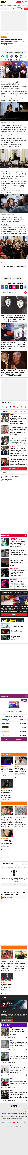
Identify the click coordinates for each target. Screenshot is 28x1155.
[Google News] (25, 287)
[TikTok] (21, 287)
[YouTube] (17, 287)
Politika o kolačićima (22, 1116)
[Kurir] (3, 2)
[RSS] (22, 407)
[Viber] (2, 287)
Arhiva (4, 1118)
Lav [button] (15, 867)
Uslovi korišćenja (21, 1118)
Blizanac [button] (8, 867)
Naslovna (3, 33)
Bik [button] (5, 867)
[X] (10, 287)
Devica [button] (18, 867)
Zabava (8, 33)
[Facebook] (6, 287)
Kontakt (8, 1116)
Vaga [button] (22, 867)
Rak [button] (12, 867)
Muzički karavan (17, 278)
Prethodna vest (8, 266)
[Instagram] (14, 287)
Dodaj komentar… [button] (10, 897)
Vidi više (14, 884)
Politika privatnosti (11, 1118)
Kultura (13, 33)
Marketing (3, 1116)
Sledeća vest (20, 266)
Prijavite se (7, 1020)
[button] (25, 47)
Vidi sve (14, 614)
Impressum (14, 1116)
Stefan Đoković (6, 278)
